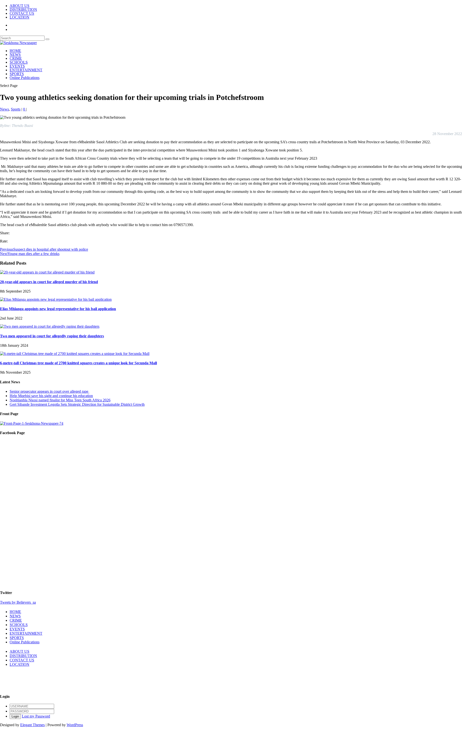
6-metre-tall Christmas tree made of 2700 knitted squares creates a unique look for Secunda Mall (78, 363)
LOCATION (19, 17)
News (4, 109)
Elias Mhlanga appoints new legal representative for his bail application (58, 309)
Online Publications (24, 78)
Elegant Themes (32, 725)
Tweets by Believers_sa (18, 602)
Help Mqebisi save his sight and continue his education (51, 396)
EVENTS (17, 66)
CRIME (16, 58)
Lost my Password (36, 716)
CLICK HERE (11, 687)
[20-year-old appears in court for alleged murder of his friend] (47, 272)
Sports (15, 109)
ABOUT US (19, 6)
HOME (15, 51)
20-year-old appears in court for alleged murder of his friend (49, 282)
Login (15, 716)
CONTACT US (22, 13)
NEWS (15, 54)
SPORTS (17, 74)
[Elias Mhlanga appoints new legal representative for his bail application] (56, 299)
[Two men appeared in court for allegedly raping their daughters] (49, 326)
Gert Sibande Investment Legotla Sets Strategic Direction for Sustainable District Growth (77, 404)
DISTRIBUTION (23, 9)
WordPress (75, 725)
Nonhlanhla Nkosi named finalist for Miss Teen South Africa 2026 (60, 400)
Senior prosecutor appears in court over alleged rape (49, 391)
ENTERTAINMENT (26, 70)
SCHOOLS (19, 62)
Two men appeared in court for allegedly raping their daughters (52, 336)
